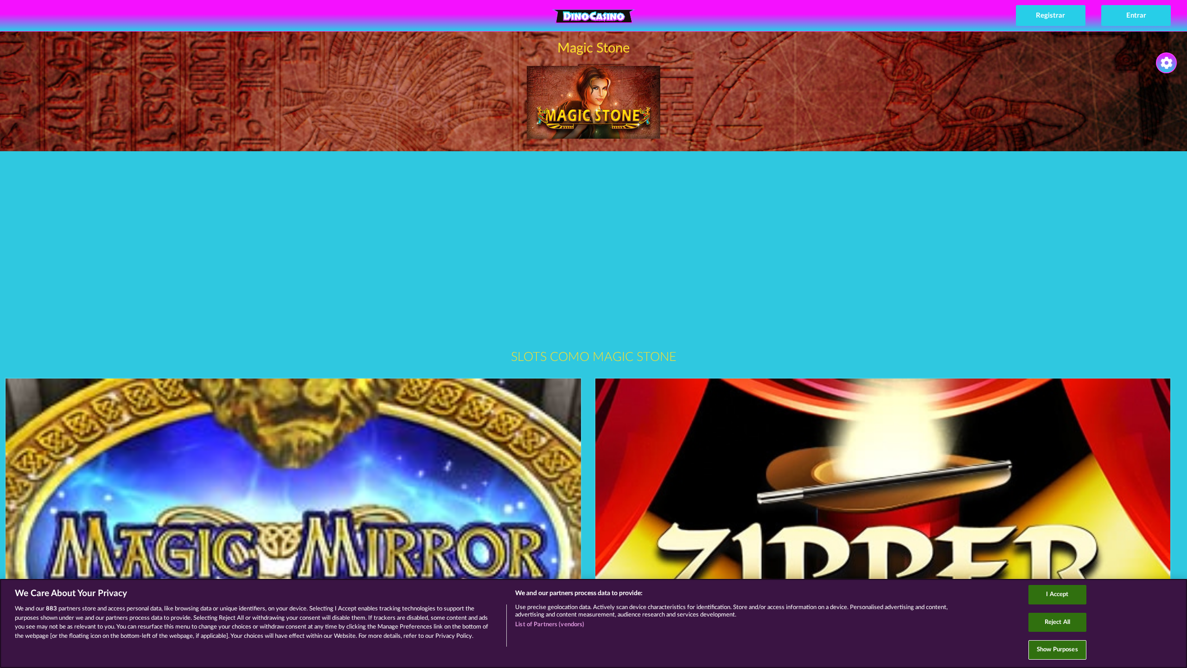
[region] (593, 623)
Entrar (1136, 15)
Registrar (1050, 15)
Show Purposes (1057, 650)
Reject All (1057, 622)
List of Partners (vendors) (549, 625)
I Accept (1057, 594)
